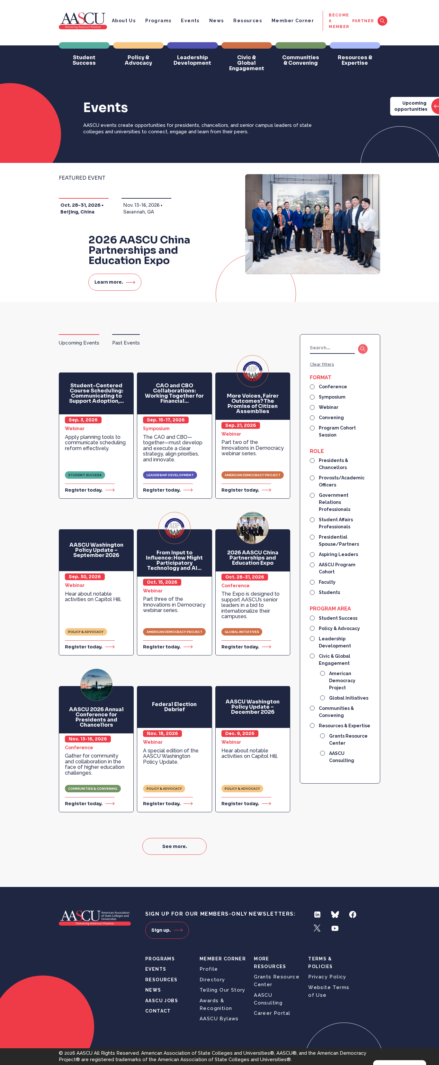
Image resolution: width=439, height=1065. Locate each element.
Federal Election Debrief (174, 707)
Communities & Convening (92, 788)
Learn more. (108, 282)
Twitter (317, 928)
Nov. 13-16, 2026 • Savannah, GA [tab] (142, 208)
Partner (363, 21)
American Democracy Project (253, 475)
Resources (247, 20)
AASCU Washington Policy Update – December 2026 (253, 707)
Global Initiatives (242, 632)
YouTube (335, 928)
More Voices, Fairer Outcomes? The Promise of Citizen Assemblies (253, 403)
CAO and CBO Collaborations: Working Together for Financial (174, 393)
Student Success (85, 475)
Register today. (84, 490)
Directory (212, 980)
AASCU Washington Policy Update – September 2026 (96, 550)
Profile (209, 969)
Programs (158, 20)
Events (190, 20)
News (216, 20)
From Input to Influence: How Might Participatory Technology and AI (174, 560)
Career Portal (272, 1013)
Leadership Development (170, 475)
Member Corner (293, 20)
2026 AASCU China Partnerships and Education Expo (252, 558)
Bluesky (335, 914)
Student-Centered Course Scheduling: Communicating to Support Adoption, (96, 393)
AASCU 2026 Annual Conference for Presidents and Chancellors (96, 717)
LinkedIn (317, 914)
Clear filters (322, 364)
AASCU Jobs (161, 1000)
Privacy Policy (327, 977)
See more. (174, 846)
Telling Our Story (223, 990)
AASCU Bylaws (219, 1019)
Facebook (353, 914)
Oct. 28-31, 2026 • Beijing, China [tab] (81, 208)
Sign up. (161, 930)
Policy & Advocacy (85, 632)
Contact (158, 1010)
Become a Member (339, 21)
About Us (124, 20)
